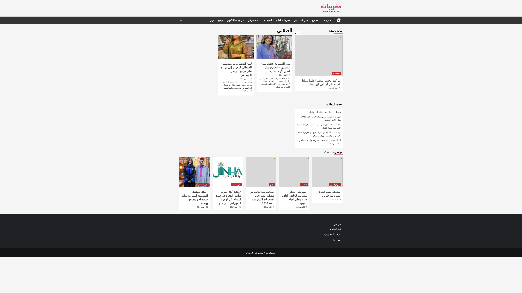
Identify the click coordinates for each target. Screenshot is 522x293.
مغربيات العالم (283, 20)
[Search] (181, 20)
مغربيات (327, 20)
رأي (212, 20)
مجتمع (315, 20)
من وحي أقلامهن (235, 20)
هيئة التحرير (335, 228)
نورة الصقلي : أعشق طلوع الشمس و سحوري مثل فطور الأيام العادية (275, 67)
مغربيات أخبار (301, 20)
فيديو (220, 20)
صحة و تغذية (336, 73)
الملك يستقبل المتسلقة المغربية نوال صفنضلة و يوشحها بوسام (320, 142)
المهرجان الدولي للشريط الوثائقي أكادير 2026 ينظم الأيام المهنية (321, 118)
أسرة (269, 20)
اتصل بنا (337, 239)
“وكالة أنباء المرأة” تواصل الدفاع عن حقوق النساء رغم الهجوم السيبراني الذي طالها (319, 134)
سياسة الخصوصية (332, 234)
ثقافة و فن (253, 20)
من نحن (337, 224)
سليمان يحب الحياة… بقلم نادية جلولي (324, 112)
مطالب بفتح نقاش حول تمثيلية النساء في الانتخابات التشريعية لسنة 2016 (319, 126)
